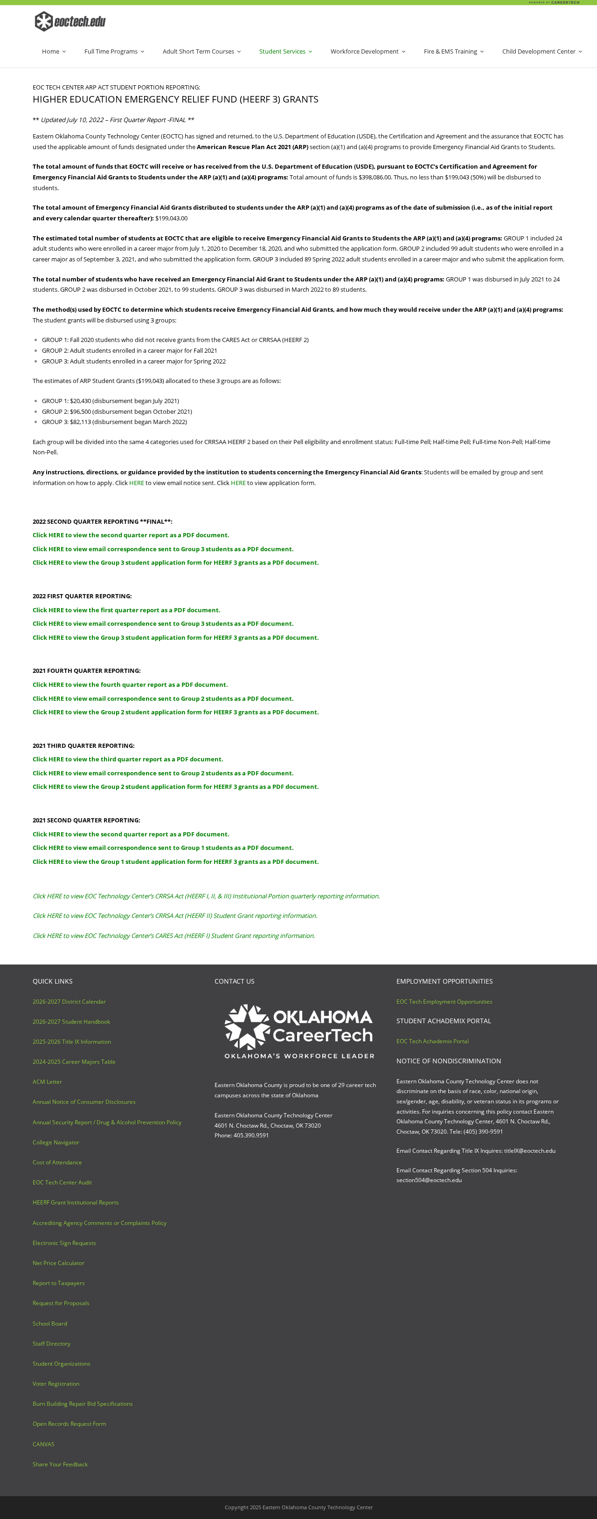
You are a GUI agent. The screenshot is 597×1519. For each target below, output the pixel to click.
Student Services (282, 51)
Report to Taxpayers (59, 1283)
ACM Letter (47, 1082)
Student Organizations (61, 1364)
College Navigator (56, 1142)
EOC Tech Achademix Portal (432, 1041)
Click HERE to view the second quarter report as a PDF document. (131, 535)
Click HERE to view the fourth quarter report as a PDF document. (130, 684)
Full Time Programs (111, 51)
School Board (50, 1323)
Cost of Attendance (57, 1162)
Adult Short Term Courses (198, 51)
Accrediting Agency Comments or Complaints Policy (100, 1223)
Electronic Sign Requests (64, 1243)
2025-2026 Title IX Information (72, 1042)
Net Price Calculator (58, 1263)
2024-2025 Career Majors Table (74, 1062)
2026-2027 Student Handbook (71, 1022)
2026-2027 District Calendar (69, 1002)
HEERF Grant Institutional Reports (76, 1202)
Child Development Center (539, 51)
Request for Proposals (61, 1303)
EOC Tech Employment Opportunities (444, 1002)
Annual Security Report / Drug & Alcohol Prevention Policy (107, 1122)
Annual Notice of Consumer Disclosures (84, 1102)
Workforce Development (365, 51)
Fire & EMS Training (450, 51)
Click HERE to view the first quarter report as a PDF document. (127, 610)
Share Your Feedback (60, 1464)
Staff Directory (51, 1344)
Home (50, 51)
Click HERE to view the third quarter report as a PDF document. (128, 759)
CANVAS (44, 1444)
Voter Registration (56, 1384)
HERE (136, 483)
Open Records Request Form (69, 1424)
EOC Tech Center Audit (62, 1182)
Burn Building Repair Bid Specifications (83, 1404)
